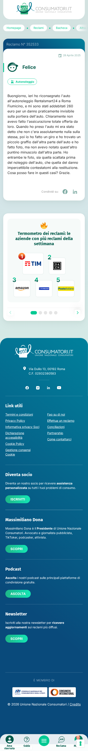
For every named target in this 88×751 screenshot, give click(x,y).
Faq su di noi (56, 414)
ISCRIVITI (17, 499)
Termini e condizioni (19, 414)
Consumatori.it (44, 8)
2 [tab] (40, 312)
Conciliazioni (56, 427)
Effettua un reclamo (60, 420)
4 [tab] (50, 312)
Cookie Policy (14, 444)
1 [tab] (34, 312)
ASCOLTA (18, 594)
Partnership (55, 433)
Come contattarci (59, 439)
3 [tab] (45, 312)
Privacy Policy (15, 420)
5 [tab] (55, 312)
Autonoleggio (25, 81)
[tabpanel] (44, 260)
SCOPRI (16, 549)
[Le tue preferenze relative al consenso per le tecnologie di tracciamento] (80, 743)
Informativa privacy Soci (22, 427)
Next (78, 313)
